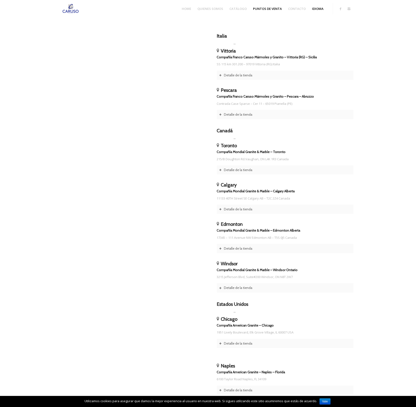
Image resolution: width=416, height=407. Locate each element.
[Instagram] (348, 8)
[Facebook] (340, 8)
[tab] (285, 75)
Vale (325, 401)
